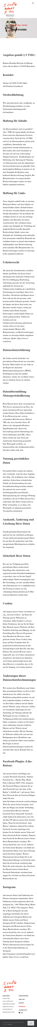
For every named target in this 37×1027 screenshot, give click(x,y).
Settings (9, 1024)
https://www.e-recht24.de (18, 957)
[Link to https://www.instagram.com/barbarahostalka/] (22, 1013)
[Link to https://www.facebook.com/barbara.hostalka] (19, 1012)
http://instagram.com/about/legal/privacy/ (19, 953)
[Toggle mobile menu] (33, 3)
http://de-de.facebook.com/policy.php (17, 863)
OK (31, 1023)
